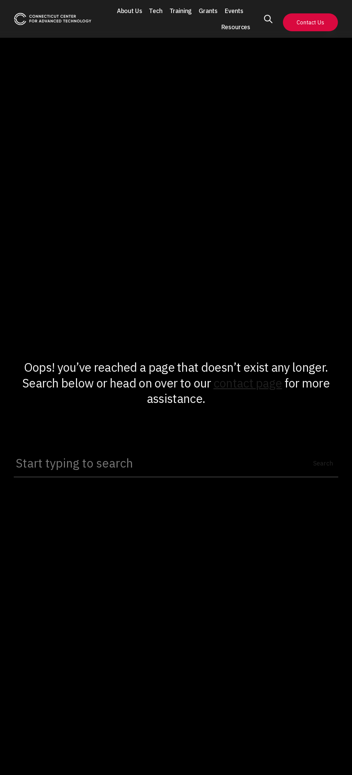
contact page (247, 383)
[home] (52, 19)
